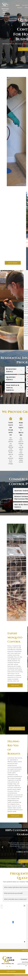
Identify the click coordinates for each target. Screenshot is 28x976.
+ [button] (2, 906)
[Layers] (24, 906)
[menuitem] (18, 5)
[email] (7, 966)
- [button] (2, 907)
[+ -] (13, 923)
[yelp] (10, 966)
